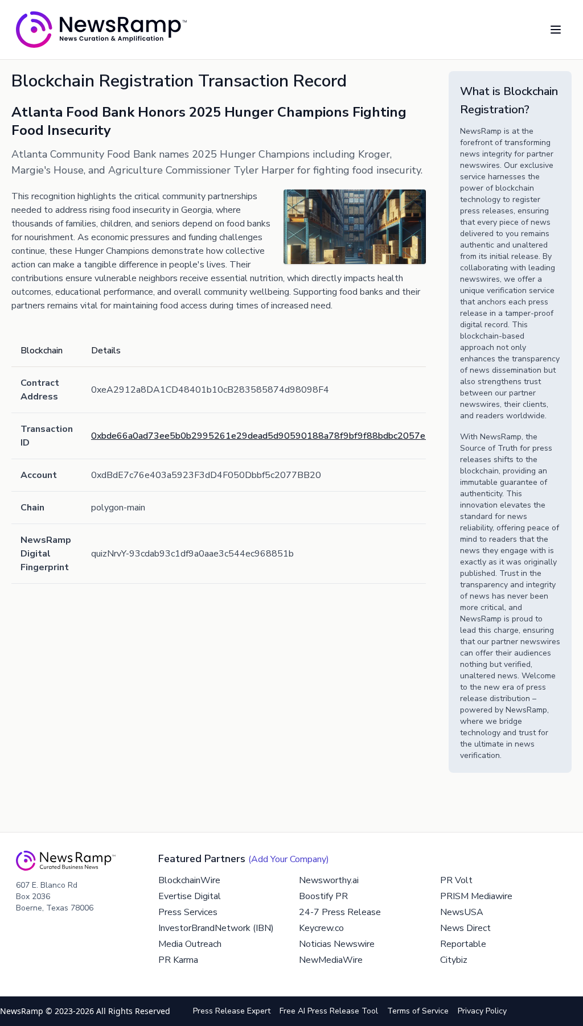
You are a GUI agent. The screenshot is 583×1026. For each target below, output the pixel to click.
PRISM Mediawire (476, 896)
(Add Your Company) (288, 859)
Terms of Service (418, 1011)
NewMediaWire (331, 960)
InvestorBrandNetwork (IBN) (216, 928)
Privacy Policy (482, 1011)
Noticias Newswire (337, 944)
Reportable (463, 944)
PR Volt (456, 880)
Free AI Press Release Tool (329, 1011)
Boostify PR (323, 896)
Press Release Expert (231, 1011)
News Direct (465, 928)
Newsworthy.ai (329, 880)
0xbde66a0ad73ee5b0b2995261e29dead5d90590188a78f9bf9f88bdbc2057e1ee (266, 436)
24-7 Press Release (340, 912)
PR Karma (178, 960)
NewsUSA (461, 912)
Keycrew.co (321, 928)
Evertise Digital (189, 896)
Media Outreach (189, 944)
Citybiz (453, 960)
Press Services (187, 912)
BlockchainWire (189, 880)
